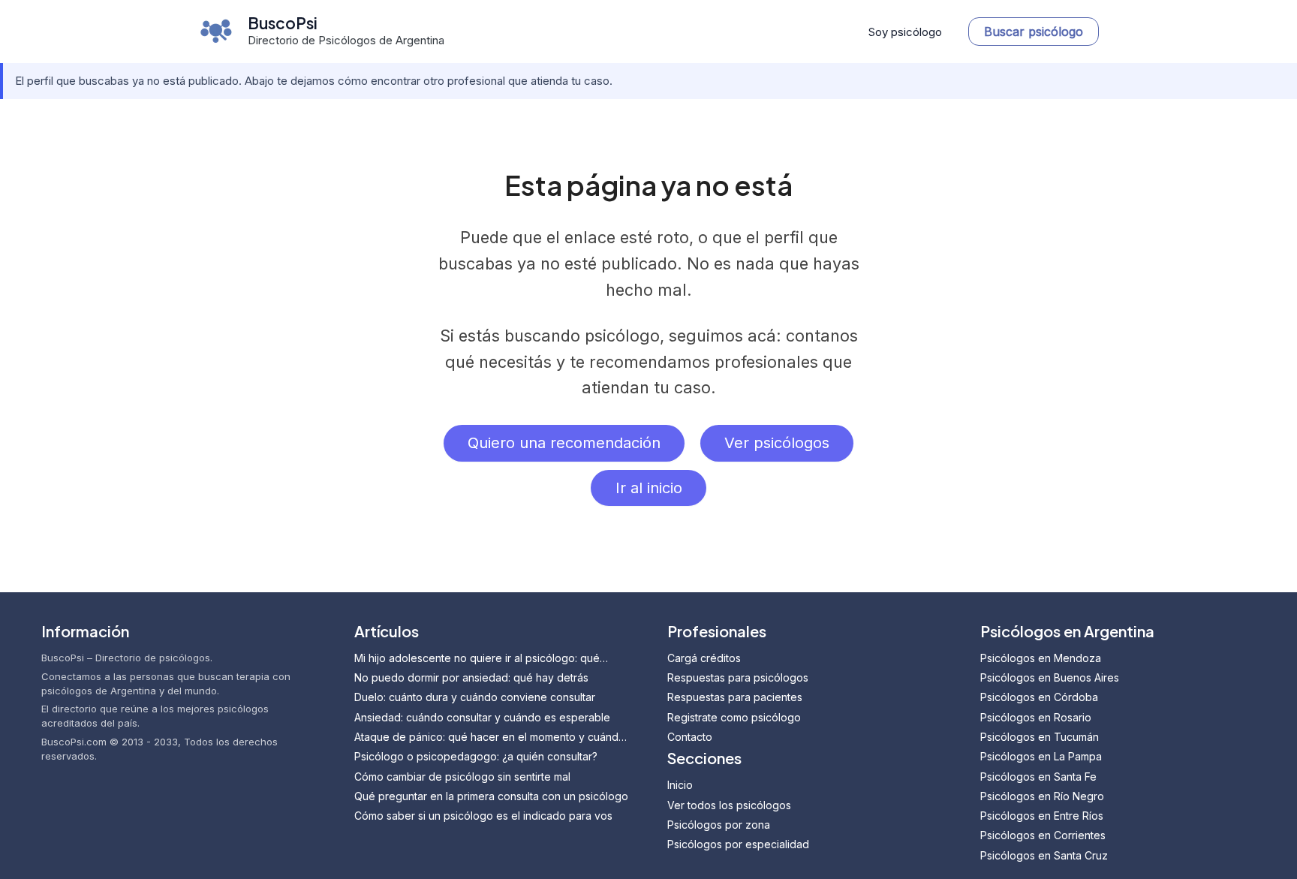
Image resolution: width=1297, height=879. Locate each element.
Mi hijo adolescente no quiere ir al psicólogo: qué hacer (477, 659)
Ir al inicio (648, 488)
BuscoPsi (282, 23)
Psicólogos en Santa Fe (1038, 776)
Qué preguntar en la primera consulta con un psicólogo (491, 796)
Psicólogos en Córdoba (1039, 697)
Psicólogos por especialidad (738, 844)
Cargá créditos (704, 658)
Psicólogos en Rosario (1035, 717)
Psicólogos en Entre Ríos (1041, 815)
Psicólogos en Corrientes (1043, 835)
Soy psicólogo (905, 32)
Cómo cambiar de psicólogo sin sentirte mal (462, 776)
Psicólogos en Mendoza (1040, 658)
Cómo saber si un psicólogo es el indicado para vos (483, 815)
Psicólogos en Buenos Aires (1049, 677)
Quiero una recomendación (564, 443)
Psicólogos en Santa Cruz (1044, 855)
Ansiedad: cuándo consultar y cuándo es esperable (482, 717)
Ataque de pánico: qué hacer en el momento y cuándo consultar (489, 737)
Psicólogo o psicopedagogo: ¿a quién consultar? (475, 756)
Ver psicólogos (776, 443)
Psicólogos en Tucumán (1039, 736)
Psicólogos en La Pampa (1041, 756)
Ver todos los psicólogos (729, 805)
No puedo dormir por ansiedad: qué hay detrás (471, 677)
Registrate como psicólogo (734, 717)
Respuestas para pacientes (734, 697)
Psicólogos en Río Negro (1042, 796)
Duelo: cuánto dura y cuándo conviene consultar (474, 697)
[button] (1033, 31)
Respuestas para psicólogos (737, 677)
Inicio (680, 784)
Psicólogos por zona (718, 824)
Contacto (689, 736)
